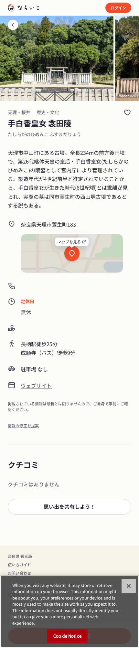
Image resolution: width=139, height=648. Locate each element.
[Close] (129, 586)
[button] (69, 507)
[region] (69, 612)
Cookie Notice (67, 636)
